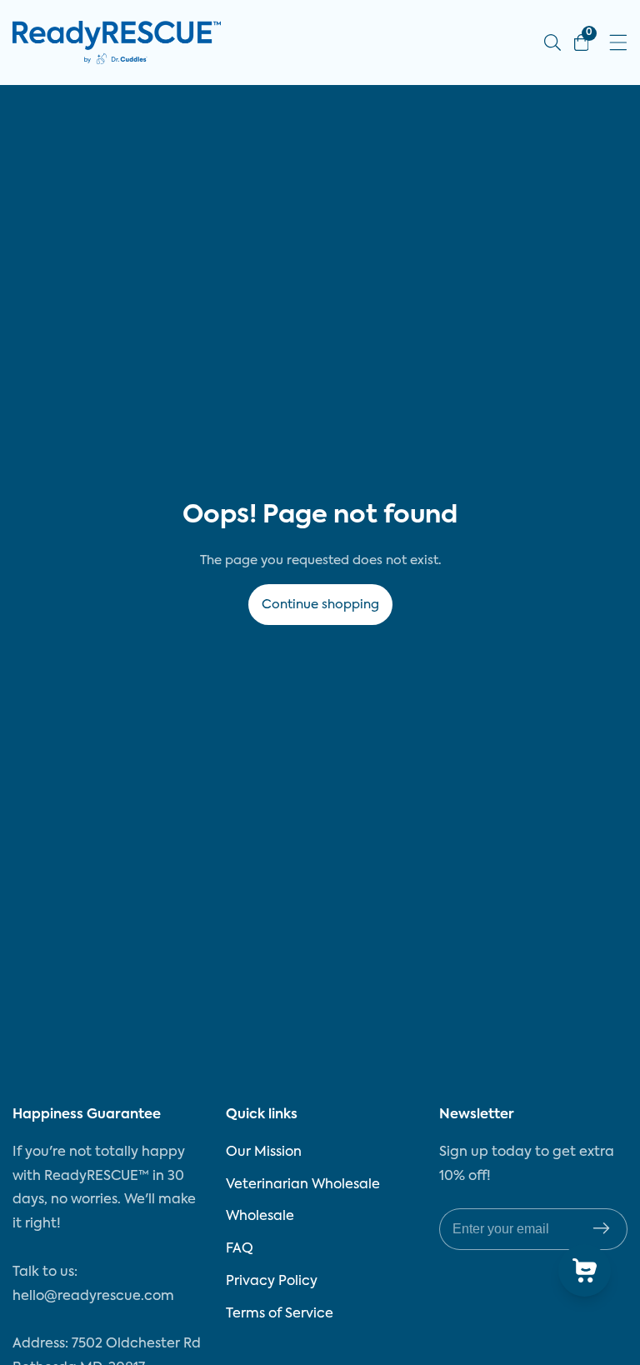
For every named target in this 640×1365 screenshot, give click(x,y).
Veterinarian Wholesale (303, 1185)
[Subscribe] (601, 1230)
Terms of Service (279, 1314)
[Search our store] (553, 43)
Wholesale (260, 1216)
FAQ (239, 1249)
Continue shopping (320, 604)
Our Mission (264, 1152)
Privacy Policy (272, 1281)
